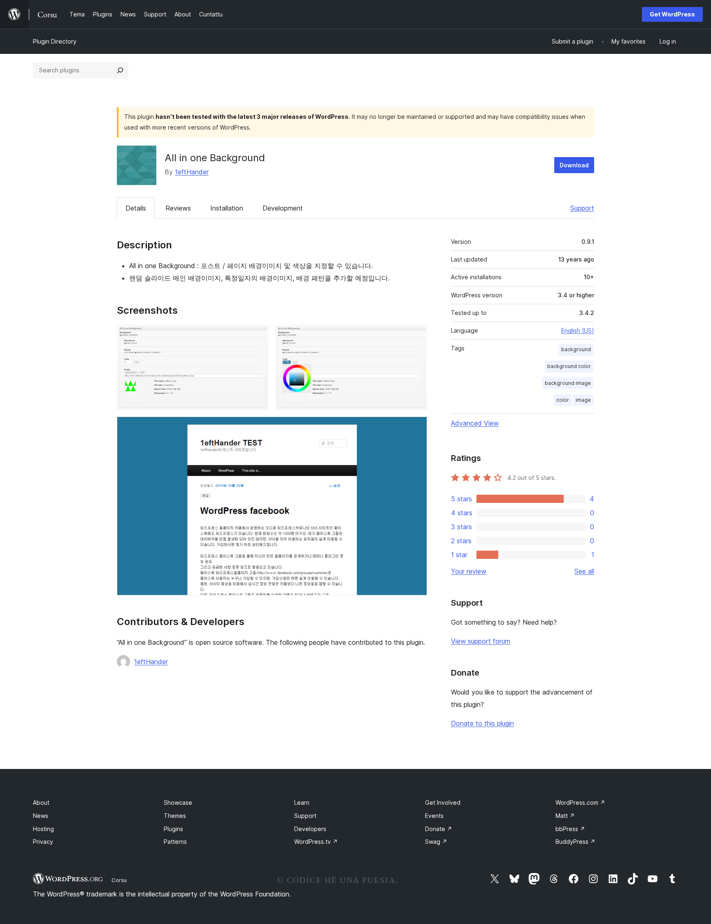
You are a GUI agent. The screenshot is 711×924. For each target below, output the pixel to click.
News (40, 815)
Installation (226, 208)
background (576, 349)
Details (135, 208)
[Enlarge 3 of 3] (416, 428)
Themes (175, 815)
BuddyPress (575, 841)
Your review (468, 571)
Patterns (175, 841)
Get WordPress (672, 14)
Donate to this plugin (482, 723)
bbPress (570, 828)
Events (434, 815)
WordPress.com (580, 802)
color (562, 400)
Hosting (43, 828)
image (583, 400)
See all (584, 571)
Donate (438, 828)
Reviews (178, 208)
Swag (436, 841)
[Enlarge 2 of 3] (416, 336)
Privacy (43, 841)
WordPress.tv (316, 841)
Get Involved (442, 802)
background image (568, 383)
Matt (565, 815)
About (41, 802)
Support (582, 208)
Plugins (173, 828)
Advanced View (475, 423)
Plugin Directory (55, 41)
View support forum (480, 641)
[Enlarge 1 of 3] (257, 336)
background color (569, 366)
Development (283, 208)
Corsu (119, 880)
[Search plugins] (120, 70)
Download (574, 165)
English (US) (577, 330)
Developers (310, 828)
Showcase (178, 802)
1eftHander (192, 172)
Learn (301, 802)
